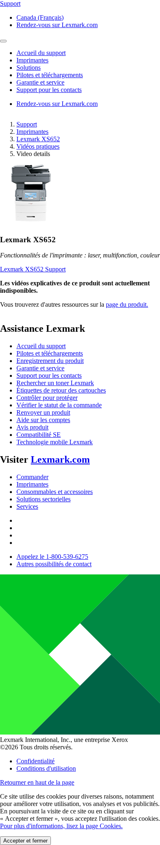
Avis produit (32, 427)
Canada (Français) (40, 17)
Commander (32, 476)
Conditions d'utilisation (46, 768)
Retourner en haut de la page (37, 782)
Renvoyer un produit (43, 412)
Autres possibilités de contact (53, 563)
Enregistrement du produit (50, 360)
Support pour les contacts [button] (49, 89)
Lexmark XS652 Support (33, 269)
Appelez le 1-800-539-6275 (52, 556)
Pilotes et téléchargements (49, 353)
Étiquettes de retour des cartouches (61, 390)
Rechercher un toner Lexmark (55, 382)
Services (27, 506)
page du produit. (127, 304)
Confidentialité (35, 761)
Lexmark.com (60, 459)
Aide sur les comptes (43, 419)
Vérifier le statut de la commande (59, 405)
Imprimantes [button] (32, 60)
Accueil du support (41, 345)
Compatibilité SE (38, 434)
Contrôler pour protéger (47, 397)
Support (26, 124)
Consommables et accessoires (54, 491)
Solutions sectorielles (43, 499)
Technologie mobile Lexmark (54, 442)
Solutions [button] (28, 67)
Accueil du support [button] (41, 52)
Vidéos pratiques (37, 146)
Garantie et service (40, 368)
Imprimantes (32, 131)
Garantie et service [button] (40, 82)
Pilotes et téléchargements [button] (49, 74)
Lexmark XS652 (38, 138)
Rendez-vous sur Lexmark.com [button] (57, 24)
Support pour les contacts (49, 375)
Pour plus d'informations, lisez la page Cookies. (61, 825)
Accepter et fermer (25, 841)
